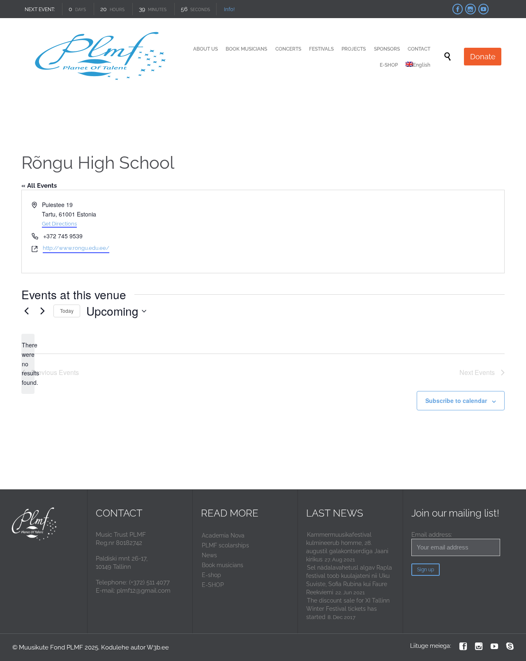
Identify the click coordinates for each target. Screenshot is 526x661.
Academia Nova (223, 535)
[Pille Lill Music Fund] (101, 56)
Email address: (431, 534)
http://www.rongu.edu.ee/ (76, 248)
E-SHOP (213, 585)
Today (67, 310)
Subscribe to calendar (456, 400)
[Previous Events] (26, 311)
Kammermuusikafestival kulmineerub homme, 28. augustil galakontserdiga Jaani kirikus (347, 547)
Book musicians (222, 565)
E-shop (211, 575)
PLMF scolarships (225, 545)
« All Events (39, 185)
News (209, 555)
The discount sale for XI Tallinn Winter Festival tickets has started (348, 608)
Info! (229, 9)
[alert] (28, 363)
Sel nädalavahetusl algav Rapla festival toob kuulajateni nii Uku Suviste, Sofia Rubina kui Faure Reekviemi (349, 580)
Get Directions (59, 224)
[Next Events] (42, 311)
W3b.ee (158, 647)
